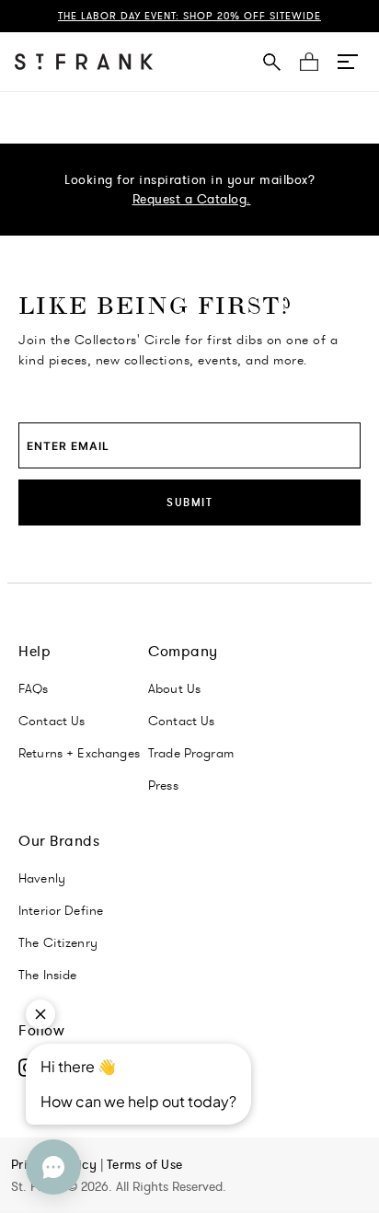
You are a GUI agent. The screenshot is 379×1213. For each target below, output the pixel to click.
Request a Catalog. (191, 199)
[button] (348, 62)
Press (163, 785)
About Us (174, 688)
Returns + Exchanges (79, 753)
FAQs (33, 688)
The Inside (47, 974)
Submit (189, 502)
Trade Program (191, 753)
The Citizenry (58, 942)
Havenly (41, 878)
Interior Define (60, 910)
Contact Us (52, 720)
